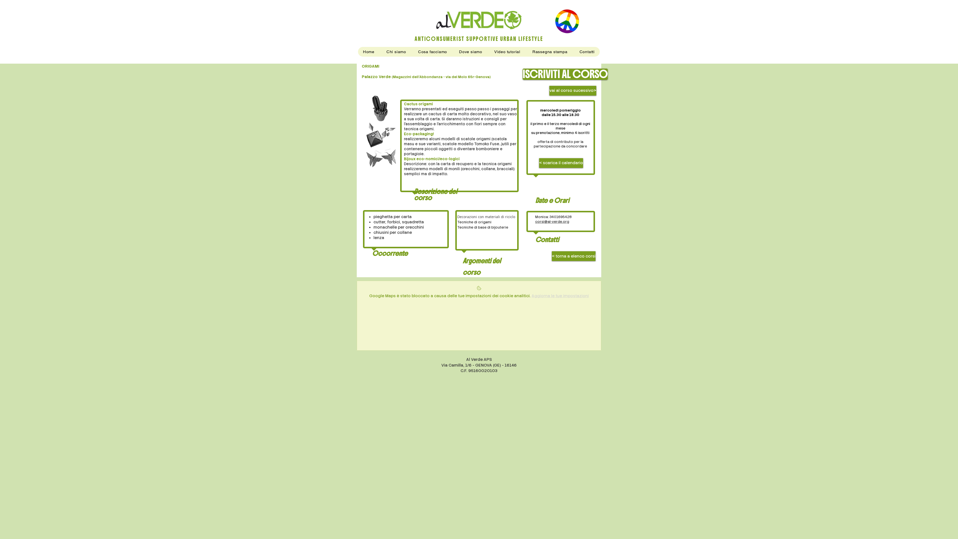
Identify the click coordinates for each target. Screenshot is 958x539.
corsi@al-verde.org (552, 221)
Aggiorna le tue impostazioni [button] (560, 295)
